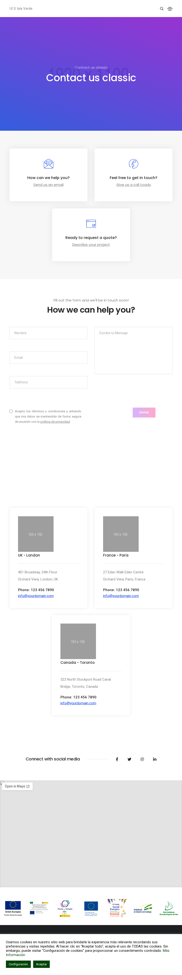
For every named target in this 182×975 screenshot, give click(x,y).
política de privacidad (55, 421)
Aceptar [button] (41, 964)
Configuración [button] (18, 964)
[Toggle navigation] (170, 8)
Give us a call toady (133, 184)
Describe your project (91, 244)
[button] (36, 596)
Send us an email (48, 184)
